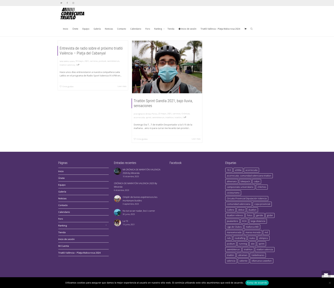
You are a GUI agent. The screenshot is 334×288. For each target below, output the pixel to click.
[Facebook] (67, 3)
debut (241, 209)
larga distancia (258, 221)
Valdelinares (257, 255)
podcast (102, 61)
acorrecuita (139, 117)
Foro (147, 28)
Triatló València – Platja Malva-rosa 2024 (220, 28)
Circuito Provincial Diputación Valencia (247, 198)
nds (229, 238)
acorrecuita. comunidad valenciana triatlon (249, 175)
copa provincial (262, 204)
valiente (243, 260)
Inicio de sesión (188, 28)
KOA (244, 221)
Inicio (65, 28)
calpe (257, 181)
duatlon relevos (235, 215)
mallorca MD (252, 226)
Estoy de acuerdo (257, 282)
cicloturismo (233, 192)
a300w (238, 170)
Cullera (230, 209)
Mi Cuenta (63, 245)
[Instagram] (73, 3)
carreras (94, 61)
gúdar (270, 215)
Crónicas (185, 113)
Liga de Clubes (234, 226)
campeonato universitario (240, 186)
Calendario (135, 28)
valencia (231, 260)
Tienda (171, 28)
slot (253, 243)
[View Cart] (245, 29)
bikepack (245, 181)
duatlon (252, 209)
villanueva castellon (262, 260)
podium (231, 243)
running (243, 243)
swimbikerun (113, 61)
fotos (249, 215)
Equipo (85, 28)
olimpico (263, 238)
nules (252, 238)
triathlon (169, 117)
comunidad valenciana (238, 204)
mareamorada (234, 232)
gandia (259, 215)
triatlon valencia (67, 65)
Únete (75, 28)
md (266, 232)
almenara (232, 181)
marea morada (253, 232)
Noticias (109, 28)
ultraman (242, 255)
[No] (329, 283)
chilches (261, 186)
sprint (148, 117)
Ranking (158, 28)
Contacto (121, 28)
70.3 (229, 170)
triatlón (178, 117)
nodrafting (240, 238)
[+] (167, 67)
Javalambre (232, 221)
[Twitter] (61, 3)
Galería (97, 28)
